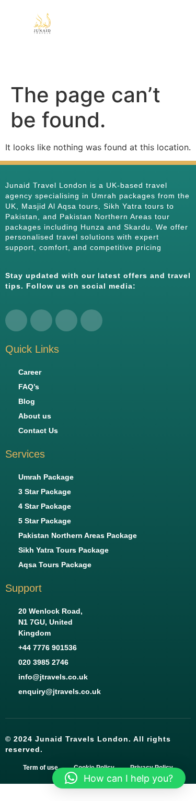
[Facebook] (16, 320)
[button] (183, 39)
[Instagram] (66, 320)
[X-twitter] (41, 320)
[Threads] (91, 320)
